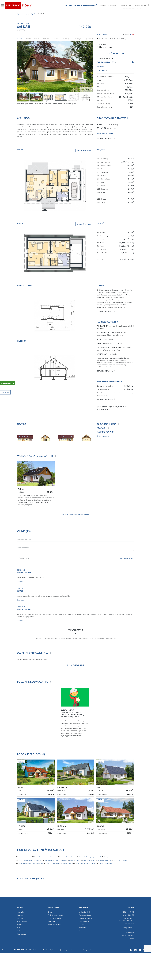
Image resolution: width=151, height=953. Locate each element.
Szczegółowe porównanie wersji (75, 514)
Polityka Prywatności (90, 950)
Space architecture (54, 925)
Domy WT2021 (74, 860)
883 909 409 (126, 5)
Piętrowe (20, 925)
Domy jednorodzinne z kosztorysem (30, 860)
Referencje (51, 921)
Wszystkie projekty (104, 860)
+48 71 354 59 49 (127, 912)
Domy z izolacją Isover (120, 860)
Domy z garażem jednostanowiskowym (59, 864)
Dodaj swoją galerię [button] (75, 665)
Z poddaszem (22, 921)
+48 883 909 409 (128, 915)
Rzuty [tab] (28, 39)
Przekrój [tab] (46, 39)
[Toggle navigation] (3, 5)
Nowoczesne (21, 934)
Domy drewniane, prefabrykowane (46, 857)
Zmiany (100, 66)
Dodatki (101, 70)
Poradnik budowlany (86, 915)
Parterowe (20, 918)
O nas (50, 912)
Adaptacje (102, 428)
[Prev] (20, 67)
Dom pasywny (84, 921)
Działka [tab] (37, 39)
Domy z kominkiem (105, 864)
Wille (19, 931)
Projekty (103, 5)
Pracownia (112, 5)
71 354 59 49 (137, 5)
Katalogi (81, 925)
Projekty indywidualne (55, 915)
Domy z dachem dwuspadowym (56, 860)
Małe (19, 928)
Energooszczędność (85, 918)
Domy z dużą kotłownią (68, 857)
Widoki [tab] (19, 39)
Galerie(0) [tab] (77, 39)
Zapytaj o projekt (105, 62)
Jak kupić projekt (84, 912)
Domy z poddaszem (25, 857)
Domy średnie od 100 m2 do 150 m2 (31, 864)
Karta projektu (104, 35)
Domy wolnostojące (89, 860)
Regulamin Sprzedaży (50, 950)
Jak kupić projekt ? (105, 432)
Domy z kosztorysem (111, 857)
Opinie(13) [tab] (89, 39)
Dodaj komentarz (126, 558)
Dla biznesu (83, 931)
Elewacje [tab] (56, 39)
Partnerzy (82, 928)
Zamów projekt (115, 53)
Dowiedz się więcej (105, 138)
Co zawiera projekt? (106, 424)
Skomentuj (20, 582)
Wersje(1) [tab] (66, 39)
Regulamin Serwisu (70, 950)
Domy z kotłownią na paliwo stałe (89, 857)
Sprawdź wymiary (84, 150)
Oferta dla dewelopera (55, 918)
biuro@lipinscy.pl (128, 928)
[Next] (89, 67)
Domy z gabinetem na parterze (85, 864)
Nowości (20, 915)
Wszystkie (20, 912)
